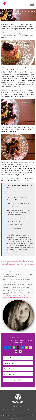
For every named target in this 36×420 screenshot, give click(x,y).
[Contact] (13, 402)
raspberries (12, 264)
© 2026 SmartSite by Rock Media (18, 418)
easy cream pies (14, 261)
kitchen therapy (29, 261)
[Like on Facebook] (16, 402)
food (25, 260)
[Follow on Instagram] (20, 402)
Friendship (29, 260)
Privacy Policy (18, 417)
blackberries (7, 261)
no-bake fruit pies (5, 263)
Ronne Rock (19, 264)
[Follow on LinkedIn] (22, 402)
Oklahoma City (13, 263)
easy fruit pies (22, 261)
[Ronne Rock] (4, 3)
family (22, 260)
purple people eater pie (22, 263)
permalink (32, 264)
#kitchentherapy (16, 260)
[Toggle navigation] (32, 5)
